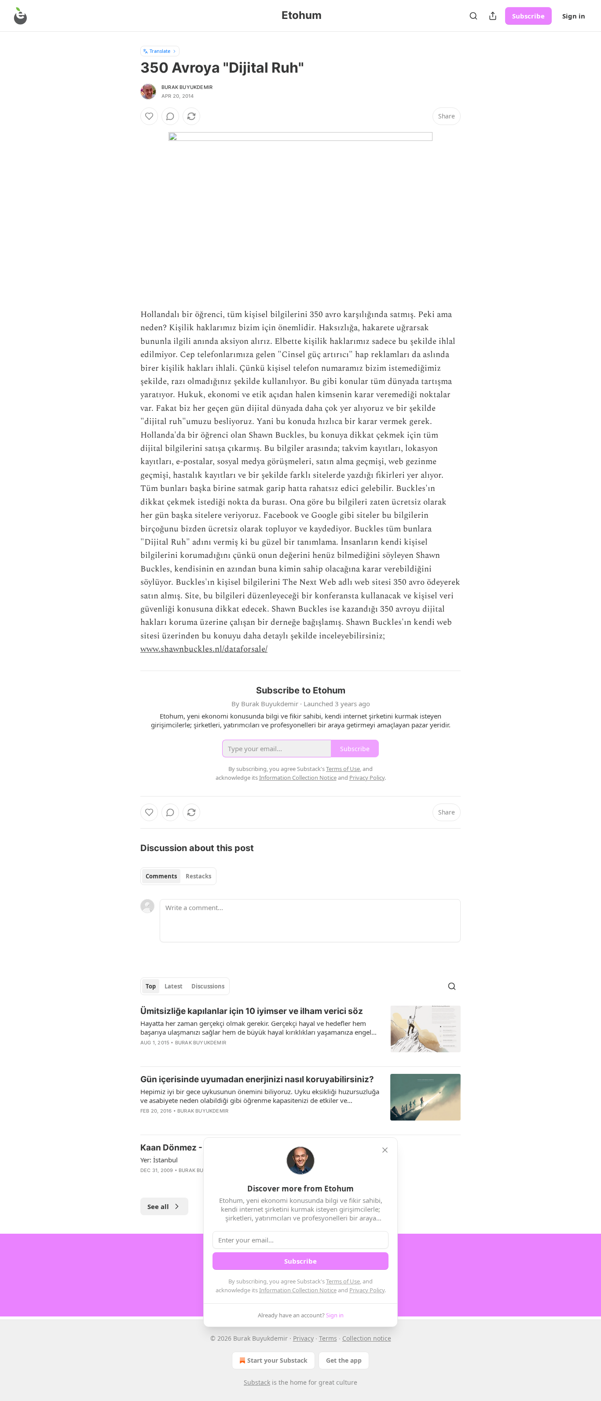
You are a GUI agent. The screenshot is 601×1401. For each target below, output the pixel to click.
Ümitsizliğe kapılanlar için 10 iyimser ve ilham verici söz (251, 1011)
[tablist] (178, 876)
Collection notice (366, 1338)
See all (158, 1206)
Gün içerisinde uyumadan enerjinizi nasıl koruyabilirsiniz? (257, 1079)
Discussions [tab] (207, 986)
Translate (160, 51)
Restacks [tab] (198, 876)
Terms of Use (343, 1281)
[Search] (473, 16)
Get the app (344, 1360)
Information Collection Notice (298, 1290)
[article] (300, 1032)
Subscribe (528, 15)
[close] (385, 1150)
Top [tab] (151, 986)
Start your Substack (277, 1360)
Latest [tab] (174, 986)
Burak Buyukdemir (187, 87)
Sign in (573, 15)
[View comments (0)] (170, 116)
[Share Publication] (493, 16)
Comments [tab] (161, 876)
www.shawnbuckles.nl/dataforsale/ (204, 649)
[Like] (149, 116)
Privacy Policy (367, 1290)
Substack (257, 1382)
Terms (328, 1338)
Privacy (303, 1338)
